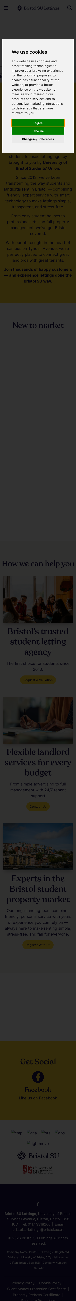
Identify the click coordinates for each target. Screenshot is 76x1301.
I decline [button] (38, 131)
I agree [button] (38, 123)
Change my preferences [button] (38, 139)
